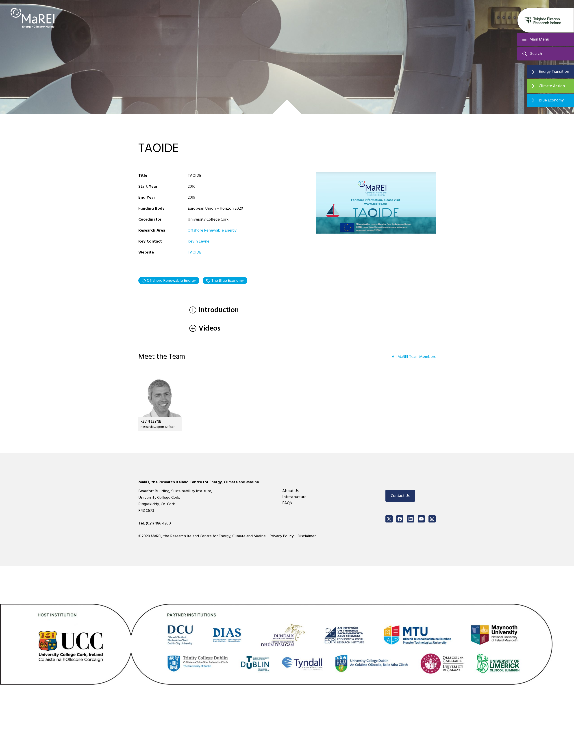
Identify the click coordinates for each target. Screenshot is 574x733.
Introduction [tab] (219, 310)
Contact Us (400, 495)
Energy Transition (554, 71)
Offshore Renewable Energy (212, 230)
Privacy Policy (282, 536)
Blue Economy (551, 100)
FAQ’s (287, 503)
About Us (290, 491)
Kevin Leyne (198, 241)
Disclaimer (307, 536)
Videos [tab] (209, 328)
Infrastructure (294, 497)
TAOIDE (194, 252)
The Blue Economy (227, 280)
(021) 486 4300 (158, 523)
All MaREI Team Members (414, 356)
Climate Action (552, 86)
